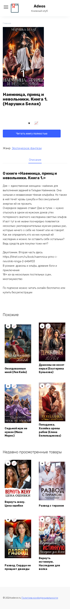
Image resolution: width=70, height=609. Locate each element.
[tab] (35, 159)
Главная (7, 23)
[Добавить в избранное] (29, 123)
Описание (35, 159)
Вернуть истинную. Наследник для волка (49, 564)
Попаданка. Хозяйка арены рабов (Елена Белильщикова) (50, 430)
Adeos (39, 6)
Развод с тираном (51, 505)
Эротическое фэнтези (27, 148)
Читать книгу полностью (31, 133)
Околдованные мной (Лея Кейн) (16, 370)
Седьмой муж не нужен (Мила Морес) (16, 432)
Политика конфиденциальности (39, 597)
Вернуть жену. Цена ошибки (15, 503)
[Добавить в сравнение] (36, 123)
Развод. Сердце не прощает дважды (18, 567)
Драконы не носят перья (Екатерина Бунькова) (51, 368)
